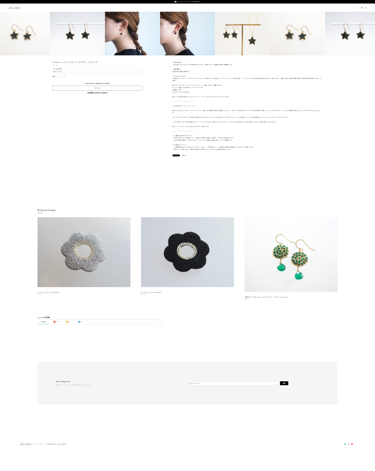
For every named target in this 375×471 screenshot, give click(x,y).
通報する (184, 155)
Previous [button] (3, 33)
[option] (77, 33)
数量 (54, 76)
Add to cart (97, 88)
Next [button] (372, 33)
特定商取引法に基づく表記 (54, 444)
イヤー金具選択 (57, 69)
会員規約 (63, 444)
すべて (43, 322)
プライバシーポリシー (39, 444)
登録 (284, 383)
